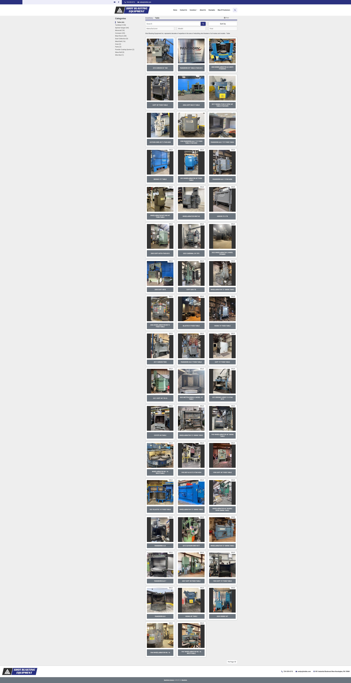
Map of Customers (224, 10)
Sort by (223, 24)
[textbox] (153, 28)
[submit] (203, 24)
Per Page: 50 (232, 662)
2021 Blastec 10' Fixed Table (160, 509)
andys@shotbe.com (145, 2)
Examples (212, 10)
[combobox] (159, 29)
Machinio (184, 680)
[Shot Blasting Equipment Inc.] (19, 671)
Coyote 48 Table (160, 435)
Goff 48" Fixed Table (160, 105)
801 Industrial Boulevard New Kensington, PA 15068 (332, 671)
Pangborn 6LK (160, 616)
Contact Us (183, 10)
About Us (203, 10)
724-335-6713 (131, 2)
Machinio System (169, 680)
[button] (193, 10)
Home (175, 10)
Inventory (193, 10)
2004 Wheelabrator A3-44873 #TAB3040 (222, 68)
